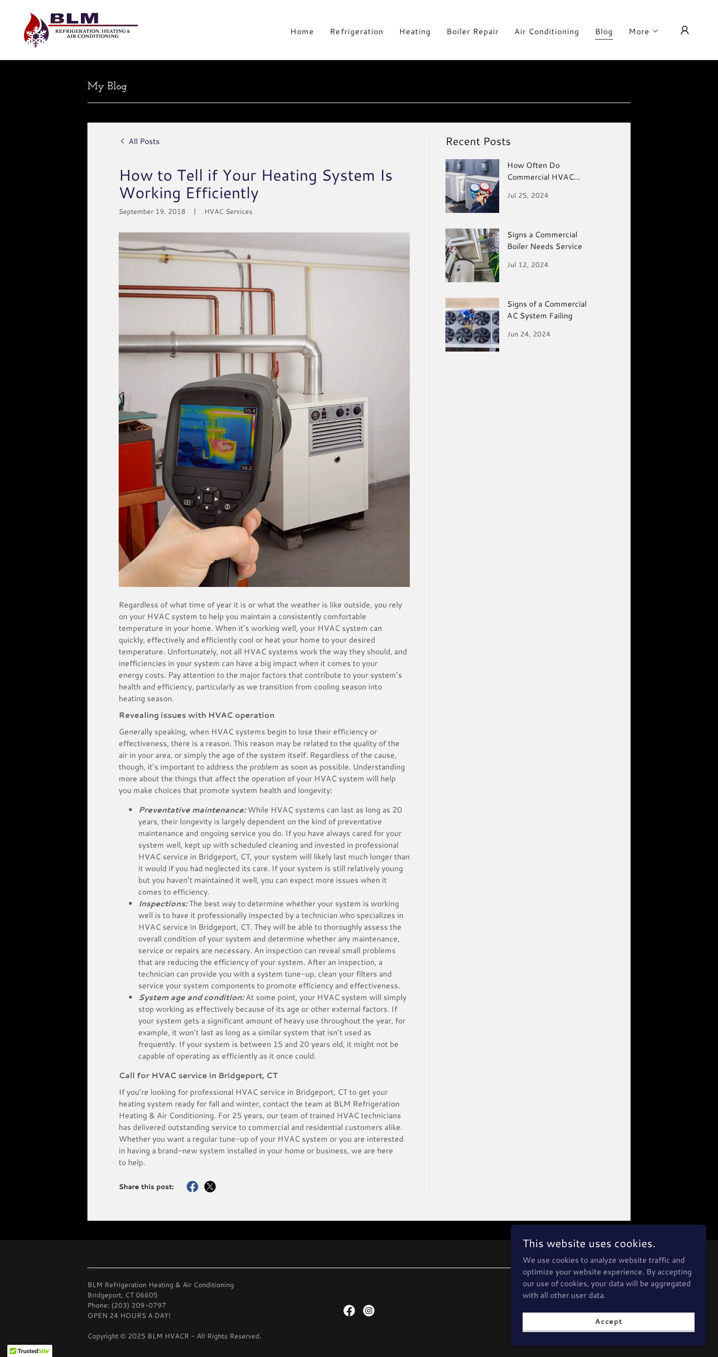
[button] (644, 31)
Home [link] (302, 31)
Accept (608, 1321)
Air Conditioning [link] (546, 31)
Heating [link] (415, 31)
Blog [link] (604, 31)
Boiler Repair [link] (472, 31)
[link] (80, 28)
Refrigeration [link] (356, 31)
